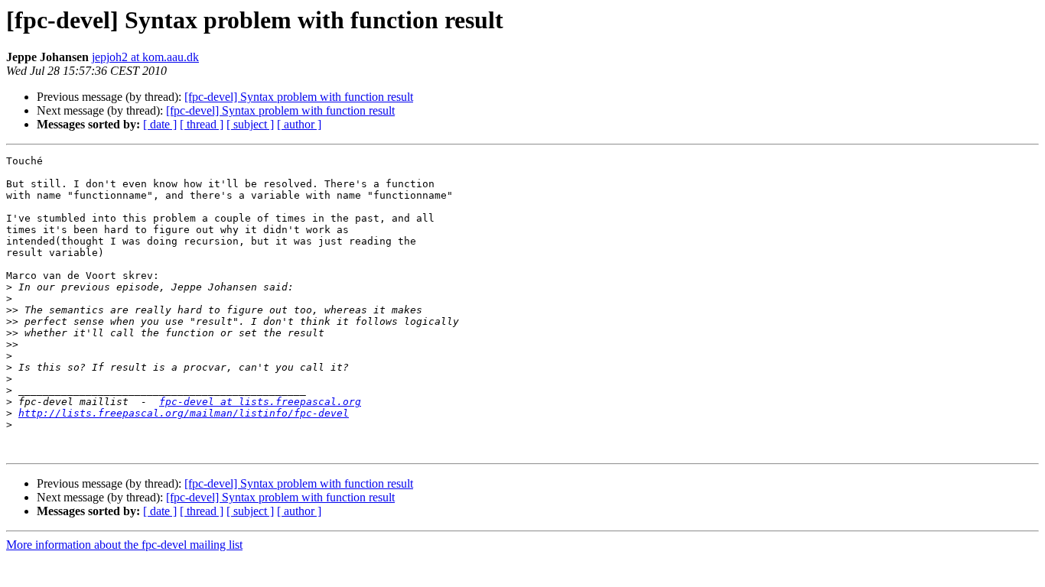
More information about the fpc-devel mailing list (124, 544)
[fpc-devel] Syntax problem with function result (298, 96)
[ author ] (299, 124)
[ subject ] (250, 124)
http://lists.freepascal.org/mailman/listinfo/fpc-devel (183, 413)
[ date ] (160, 124)
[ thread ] (201, 124)
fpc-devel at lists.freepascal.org (260, 401)
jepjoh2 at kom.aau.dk (145, 56)
